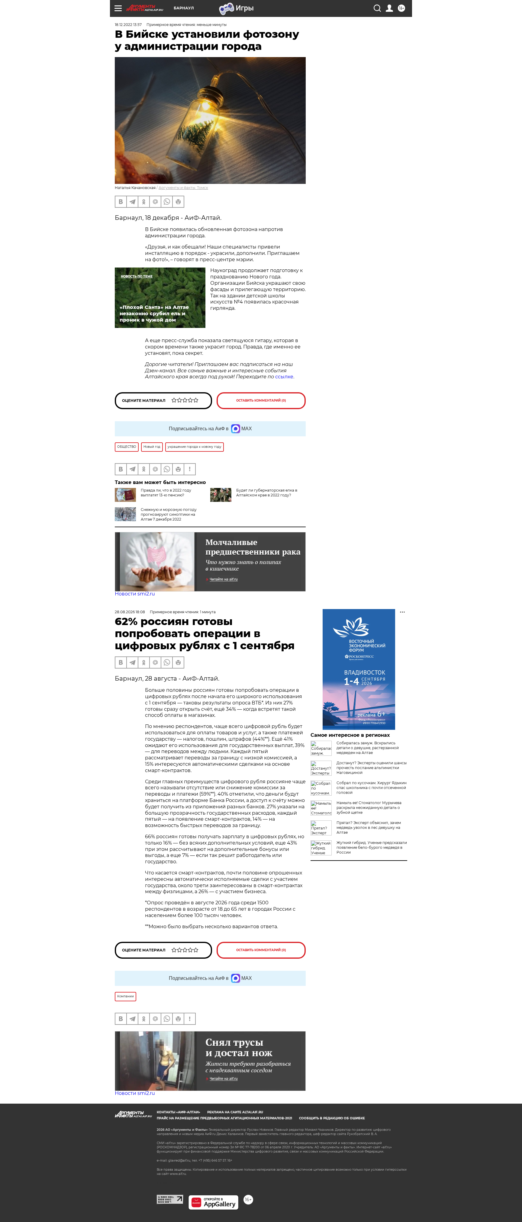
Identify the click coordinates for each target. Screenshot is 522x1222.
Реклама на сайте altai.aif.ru (235, 1112)
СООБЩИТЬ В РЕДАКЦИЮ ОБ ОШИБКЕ (332, 1118)
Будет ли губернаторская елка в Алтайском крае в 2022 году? (266, 492)
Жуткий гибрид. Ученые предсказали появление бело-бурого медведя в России (372, 847)
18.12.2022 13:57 (128, 24)
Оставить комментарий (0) (261, 401)
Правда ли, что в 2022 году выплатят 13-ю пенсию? (166, 492)
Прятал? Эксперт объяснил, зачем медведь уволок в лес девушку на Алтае (369, 827)
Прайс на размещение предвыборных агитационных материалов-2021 (224, 1118)
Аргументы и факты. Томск (183, 187)
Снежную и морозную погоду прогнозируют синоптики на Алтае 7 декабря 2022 (169, 514)
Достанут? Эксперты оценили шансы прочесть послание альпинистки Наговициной (372, 768)
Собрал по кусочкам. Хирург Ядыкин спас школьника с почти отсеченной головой (372, 788)
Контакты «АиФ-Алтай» (178, 1112)
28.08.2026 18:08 (130, 612)
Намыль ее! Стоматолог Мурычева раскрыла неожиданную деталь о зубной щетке (369, 807)
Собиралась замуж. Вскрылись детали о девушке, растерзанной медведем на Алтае (368, 748)
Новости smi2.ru (135, 594)
